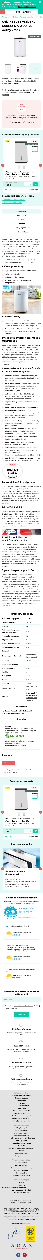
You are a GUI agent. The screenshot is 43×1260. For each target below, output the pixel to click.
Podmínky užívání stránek (26, 1219)
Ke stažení (21, 219)
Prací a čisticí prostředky (21, 1118)
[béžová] (19, 167)
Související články (21, 232)
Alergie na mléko (21, 1130)
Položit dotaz (8, 763)
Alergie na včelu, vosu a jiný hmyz (21, 1148)
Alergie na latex (21, 1153)
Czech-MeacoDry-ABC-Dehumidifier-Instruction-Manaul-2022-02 (18, 712)
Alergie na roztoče (21, 1133)
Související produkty (21, 228)
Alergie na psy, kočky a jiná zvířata (21, 1138)
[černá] (24, 167)
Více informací (13, 83)
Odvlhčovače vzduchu (12, 202)
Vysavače (21, 1103)
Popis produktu (21, 211)
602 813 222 (16, 122)
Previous (2, 165)
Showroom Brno (21, 1173)
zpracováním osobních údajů (23, 1006)
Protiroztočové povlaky (21, 1095)
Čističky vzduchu (21, 1098)
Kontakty (21, 1185)
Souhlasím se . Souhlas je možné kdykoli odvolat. (22, 1007)
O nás (21, 1182)
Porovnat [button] (34, 189)
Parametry (21, 215)
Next (40, 165)
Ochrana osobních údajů (21, 1190)
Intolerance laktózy (21, 1135)
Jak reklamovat (21, 1165)
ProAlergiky (6, 17)
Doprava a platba (21, 1163)
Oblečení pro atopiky (21, 1121)
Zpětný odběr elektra (21, 1175)
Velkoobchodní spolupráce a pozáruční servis (21, 1213)
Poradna (21, 223)
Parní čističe (21, 1108)
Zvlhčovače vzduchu (21, 1113)
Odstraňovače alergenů (21, 1116)
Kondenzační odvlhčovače (14, 199)
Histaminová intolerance (21, 1143)
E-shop (15, 17)
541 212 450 (30, 122)
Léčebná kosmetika (21, 1105)
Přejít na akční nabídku (27, 7)
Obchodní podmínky (21, 1170)
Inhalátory (21, 1100)
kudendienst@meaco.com (15, 745)
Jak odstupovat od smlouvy (21, 1168)
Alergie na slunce (21, 1156)
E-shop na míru (17, 1223)
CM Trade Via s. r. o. (24, 1208)
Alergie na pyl (21, 1128)
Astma (21, 1151)
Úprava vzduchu (26, 17)
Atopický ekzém (21, 1140)
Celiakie (21, 1145)
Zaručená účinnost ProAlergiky (14, 1187)
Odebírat (21, 1014)
